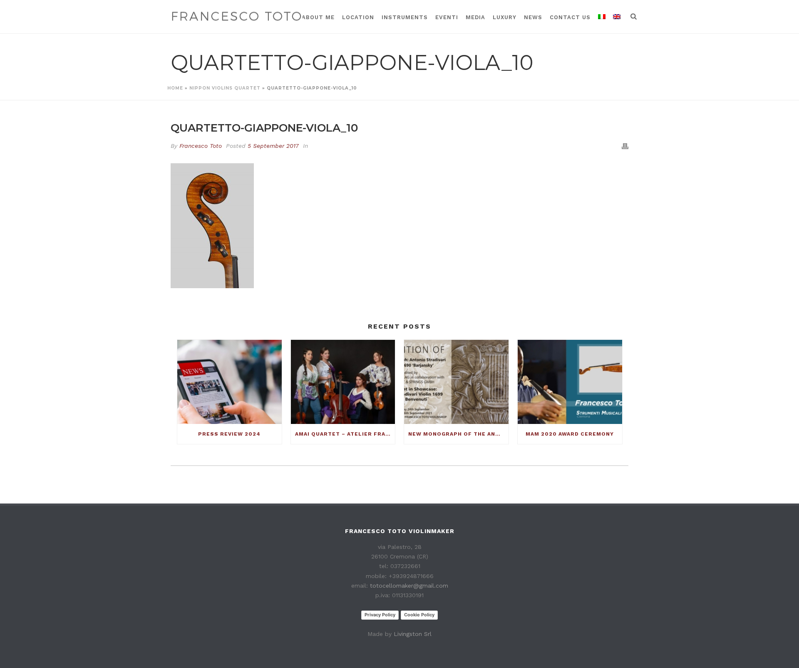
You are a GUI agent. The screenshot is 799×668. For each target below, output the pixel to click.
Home (175, 88)
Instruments (405, 17)
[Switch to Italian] (601, 16)
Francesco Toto (200, 145)
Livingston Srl (413, 634)
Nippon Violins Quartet (225, 88)
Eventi (446, 17)
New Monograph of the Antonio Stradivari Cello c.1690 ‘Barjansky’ (458, 434)
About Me (318, 17)
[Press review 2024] (229, 382)
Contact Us (570, 17)
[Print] (625, 146)
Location (358, 17)
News (533, 17)
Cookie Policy (419, 615)
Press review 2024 (229, 434)
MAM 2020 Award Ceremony (570, 434)
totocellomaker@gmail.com (409, 585)
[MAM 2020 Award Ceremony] (570, 382)
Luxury (504, 17)
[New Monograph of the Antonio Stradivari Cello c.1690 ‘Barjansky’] (456, 382)
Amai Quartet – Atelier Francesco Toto (345, 434)
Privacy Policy (380, 615)
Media (475, 17)
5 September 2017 (273, 145)
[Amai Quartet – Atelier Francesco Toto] (343, 382)
